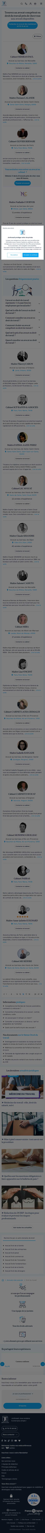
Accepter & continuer (30, 255)
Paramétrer (14, 255)
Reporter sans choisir (8, 228)
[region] (22, 243)
